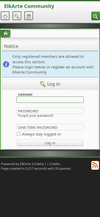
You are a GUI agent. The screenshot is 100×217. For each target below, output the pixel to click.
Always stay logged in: (42, 134)
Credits (54, 163)
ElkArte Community (29, 6)
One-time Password (37, 127)
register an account (68, 66)
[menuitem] (95, 16)
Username (25, 94)
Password (28, 110)
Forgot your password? (36, 115)
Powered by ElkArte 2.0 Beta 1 (23, 163)
